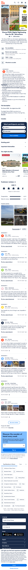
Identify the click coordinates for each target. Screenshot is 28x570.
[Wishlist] (18, 3)
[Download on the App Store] (18, 535)
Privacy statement (14, 458)
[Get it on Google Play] (7, 535)
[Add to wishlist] (19, 155)
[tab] (9, 464)
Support (4, 539)
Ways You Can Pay (6, 548)
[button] (14, 36)
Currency (4, 524)
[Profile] (25, 3)
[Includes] (25, 118)
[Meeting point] (25, 142)
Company (4, 542)
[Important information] (25, 146)
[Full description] (25, 105)
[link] (11, 166)
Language (4, 517)
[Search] (15, 2)
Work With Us (5, 546)
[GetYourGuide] (3, 3)
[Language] (22, 2)
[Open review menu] (25, 236)
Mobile (3, 531)
